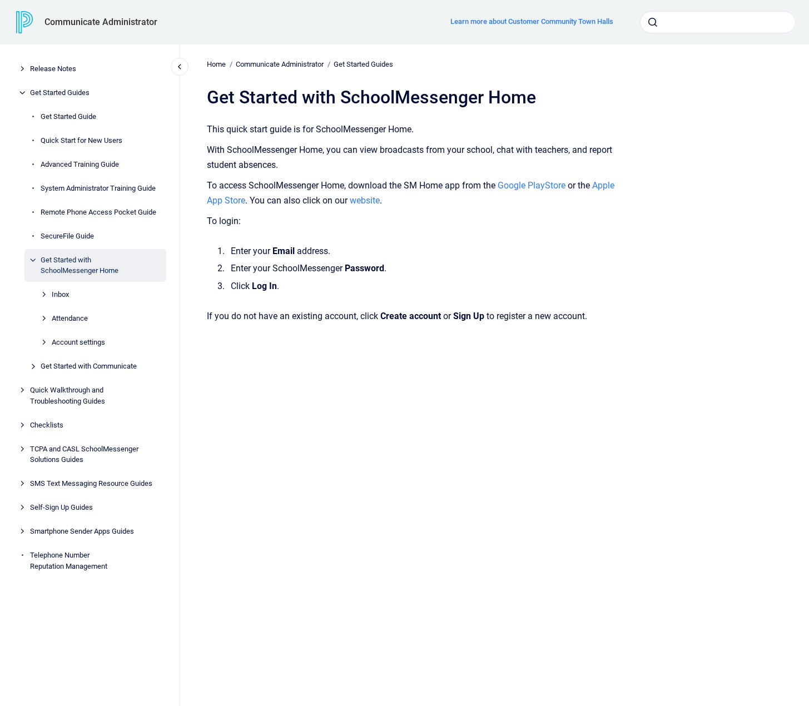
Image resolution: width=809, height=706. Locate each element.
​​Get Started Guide (68, 116)
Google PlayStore (531, 185)
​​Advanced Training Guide (80, 164)
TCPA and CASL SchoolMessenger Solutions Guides (84, 454)
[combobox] (718, 22)
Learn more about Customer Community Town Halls (531, 21)
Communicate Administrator (100, 22)
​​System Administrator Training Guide (98, 188)
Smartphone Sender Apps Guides (82, 531)
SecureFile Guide (67, 236)
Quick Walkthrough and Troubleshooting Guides (67, 395)
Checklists (46, 425)
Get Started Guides (60, 92)
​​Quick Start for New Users (81, 140)
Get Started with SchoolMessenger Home (79, 265)
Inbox (60, 294)
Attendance (70, 318)
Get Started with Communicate (89, 366)
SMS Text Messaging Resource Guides (91, 483)
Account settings (78, 342)
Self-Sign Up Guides (61, 507)
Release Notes (53, 68)
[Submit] (653, 22)
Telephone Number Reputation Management (68, 560)
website (365, 200)
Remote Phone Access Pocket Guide (98, 212)
